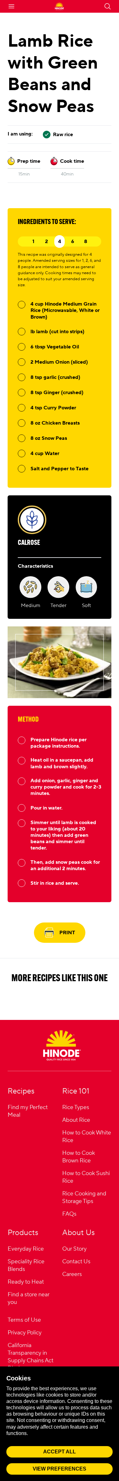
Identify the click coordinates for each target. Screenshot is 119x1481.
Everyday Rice (26, 1249)
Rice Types (75, 1107)
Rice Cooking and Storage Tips (84, 1197)
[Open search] (107, 6)
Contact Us (76, 1261)
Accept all (59, 1451)
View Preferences (59, 1468)
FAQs (69, 1214)
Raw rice (63, 134)
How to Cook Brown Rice (78, 1156)
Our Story (74, 1249)
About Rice (76, 1120)
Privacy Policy (25, 1332)
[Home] (62, 1045)
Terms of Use (24, 1320)
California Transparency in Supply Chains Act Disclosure (30, 1357)
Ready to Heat (26, 1282)
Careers (72, 1274)
